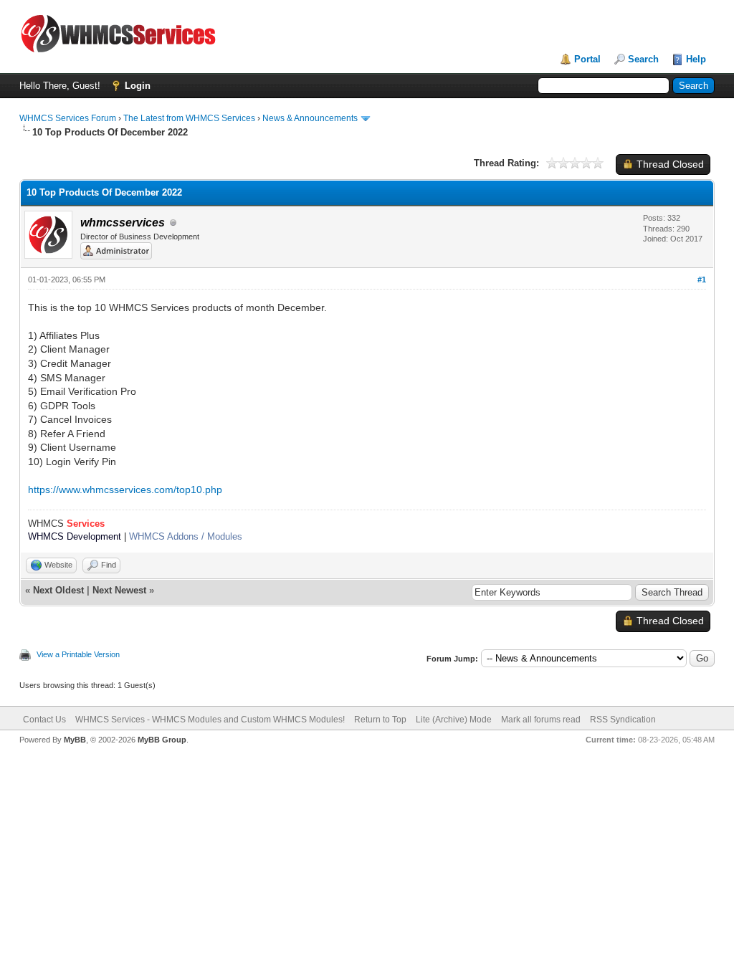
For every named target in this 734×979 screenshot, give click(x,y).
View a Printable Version (78, 654)
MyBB (75, 739)
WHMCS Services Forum (67, 118)
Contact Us (44, 720)
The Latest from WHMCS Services (189, 118)
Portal (587, 59)
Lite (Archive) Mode (454, 720)
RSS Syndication (623, 720)
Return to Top (380, 720)
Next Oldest (58, 590)
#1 (701, 279)
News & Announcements (310, 118)
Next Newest (119, 590)
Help (696, 59)
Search (643, 59)
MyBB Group (162, 739)
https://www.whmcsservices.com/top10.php (125, 489)
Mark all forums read (541, 720)
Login (138, 85)
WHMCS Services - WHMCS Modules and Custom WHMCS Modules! (210, 720)
